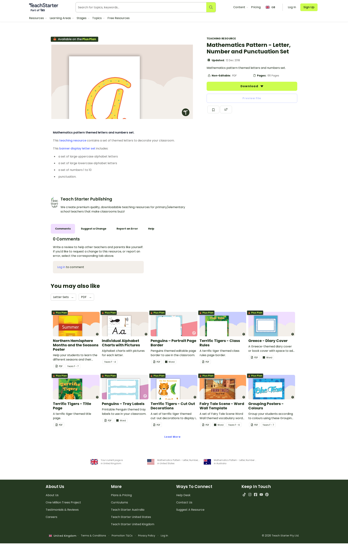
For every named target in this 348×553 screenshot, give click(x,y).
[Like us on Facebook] (255, 494)
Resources (37, 18)
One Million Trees (63, 502)
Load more (172, 437)
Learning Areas (61, 18)
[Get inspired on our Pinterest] (267, 494)
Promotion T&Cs (122, 535)
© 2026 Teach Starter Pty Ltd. (280, 535)
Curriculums (119, 502)
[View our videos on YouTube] (261, 494)
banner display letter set (77, 148)
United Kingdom (64, 536)
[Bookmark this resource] (213, 109)
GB (273, 7)
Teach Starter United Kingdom (132, 524)
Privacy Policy (146, 535)
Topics (97, 18)
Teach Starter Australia (127, 510)
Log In (164, 535)
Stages (82, 18)
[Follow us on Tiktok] (244, 494)
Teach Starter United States (131, 517)
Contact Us (184, 502)
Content (239, 7)
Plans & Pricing (121, 495)
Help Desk (183, 495)
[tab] (63, 229)
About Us (52, 495)
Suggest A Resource (190, 510)
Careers (51, 517)
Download (250, 86)
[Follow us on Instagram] (250, 494)
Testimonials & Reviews (62, 510)
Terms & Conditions (93, 535)
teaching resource (72, 140)
